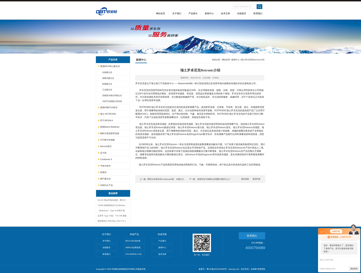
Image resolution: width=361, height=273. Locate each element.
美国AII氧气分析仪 (108, 107)
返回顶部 (245, 179)
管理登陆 (261, 269)
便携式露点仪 (108, 78)
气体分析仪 (105, 166)
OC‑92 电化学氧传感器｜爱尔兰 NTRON (113, 200)
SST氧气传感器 (107, 140)
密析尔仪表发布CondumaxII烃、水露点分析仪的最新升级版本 (174, 179)
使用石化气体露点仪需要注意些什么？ (214, 179)
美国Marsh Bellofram (110, 127)
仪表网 (254, 269)
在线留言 (241, 13)
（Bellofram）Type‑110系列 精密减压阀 (113, 210)
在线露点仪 (107, 72)
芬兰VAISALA (106, 120)
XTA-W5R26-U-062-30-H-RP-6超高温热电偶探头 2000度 (135, 254)
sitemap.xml (233, 269)
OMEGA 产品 (106, 185)
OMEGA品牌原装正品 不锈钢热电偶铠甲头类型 (135, 247)
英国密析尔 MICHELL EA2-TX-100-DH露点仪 (113, 221)
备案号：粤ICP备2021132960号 (213, 269)
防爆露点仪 (107, 84)
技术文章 (225, 13)
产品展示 (193, 13)
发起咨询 (354, 269)
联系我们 (257, 13)
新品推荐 (113, 193)
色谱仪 (103, 172)
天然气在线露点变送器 (112, 101)
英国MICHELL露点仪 (110, 66)
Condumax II (106, 159)
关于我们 (176, 13)
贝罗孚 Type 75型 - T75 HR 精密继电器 (113, 216)
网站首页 (160, 13)
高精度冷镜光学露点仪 (112, 95)
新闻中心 (209, 13)
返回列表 (256, 179)
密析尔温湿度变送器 (109, 133)
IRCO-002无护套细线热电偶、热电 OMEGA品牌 (135, 241)
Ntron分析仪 (106, 146)
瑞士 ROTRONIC (108, 114)
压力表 (103, 153)
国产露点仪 (105, 179)
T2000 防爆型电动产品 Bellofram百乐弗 (113, 205)
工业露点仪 (107, 90)
